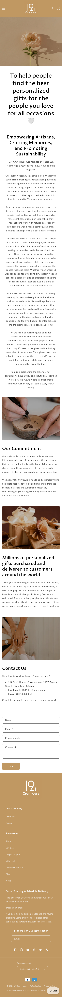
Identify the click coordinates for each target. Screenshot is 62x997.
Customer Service (14, 867)
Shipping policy (31, 990)
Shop (8, 841)
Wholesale (11, 861)
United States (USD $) (29, 969)
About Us (10, 816)
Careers (9, 823)
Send (11, 766)
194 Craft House (20, 986)
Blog (8, 874)
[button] (3, 8)
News (8, 880)
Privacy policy (49, 986)
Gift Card (10, 848)
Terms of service (15, 990)
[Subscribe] (47, 938)
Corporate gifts (13, 854)
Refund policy (35, 986)
